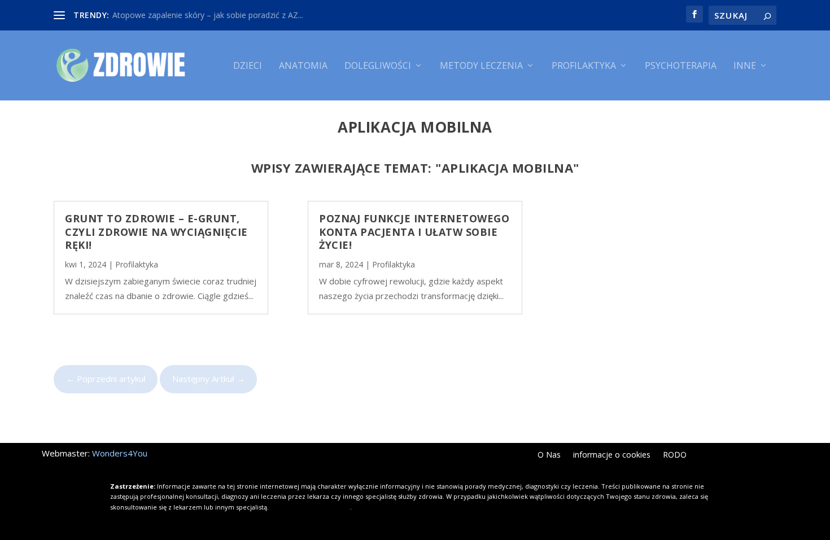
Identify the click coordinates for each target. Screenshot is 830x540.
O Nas (549, 455)
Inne (744, 66)
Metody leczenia (481, 66)
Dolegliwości (377, 66)
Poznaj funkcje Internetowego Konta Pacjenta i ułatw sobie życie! (414, 232)
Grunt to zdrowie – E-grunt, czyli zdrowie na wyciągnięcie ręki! (156, 232)
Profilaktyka (584, 66)
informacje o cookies (611, 455)
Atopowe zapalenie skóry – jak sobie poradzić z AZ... (207, 15)
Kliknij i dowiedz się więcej (310, 507)
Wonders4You (119, 453)
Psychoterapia (681, 66)
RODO (675, 455)
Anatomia (303, 66)
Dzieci (247, 66)
